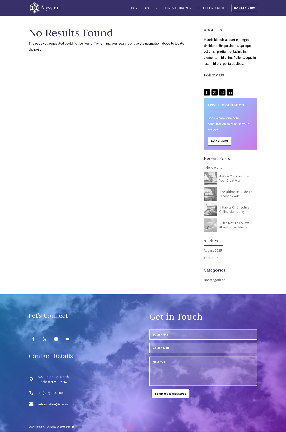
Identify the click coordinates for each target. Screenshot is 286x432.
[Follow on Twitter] (214, 92)
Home (135, 8)
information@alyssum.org (57, 404)
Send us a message (170, 393)
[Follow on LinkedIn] (230, 92)
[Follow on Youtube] (67, 339)
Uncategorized (214, 280)
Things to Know (175, 8)
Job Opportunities (211, 8)
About (149, 8)
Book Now (219, 141)
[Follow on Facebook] (207, 92)
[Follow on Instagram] (222, 92)
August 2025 (213, 250)
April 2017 (211, 258)
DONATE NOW (244, 8)
